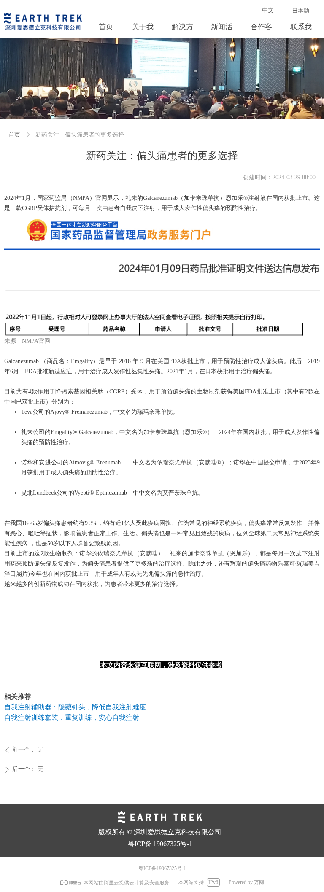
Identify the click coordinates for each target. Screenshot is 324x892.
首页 (14, 135)
